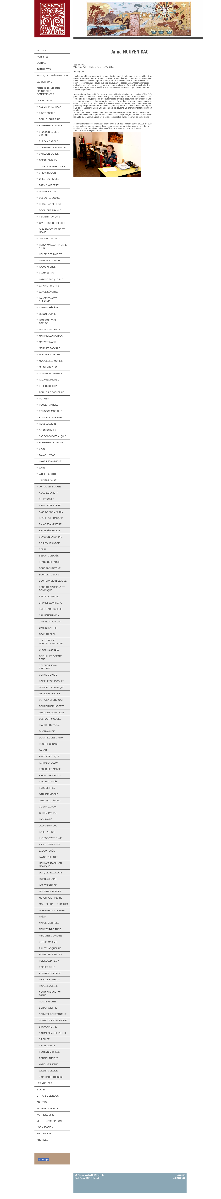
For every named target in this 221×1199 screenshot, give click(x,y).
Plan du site (99, 1175)
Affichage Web (179, 1178)
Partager (44, 1160)
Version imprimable (86, 1175)
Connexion (181, 1175)
